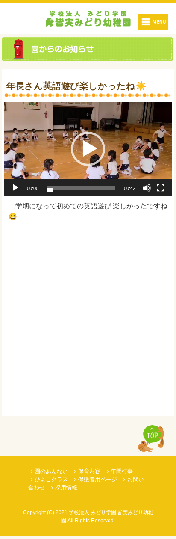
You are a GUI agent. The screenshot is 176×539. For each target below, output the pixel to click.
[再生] (15, 188)
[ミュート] (147, 188)
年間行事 (122, 471)
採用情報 (66, 487)
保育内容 (89, 471)
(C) (50, 512)
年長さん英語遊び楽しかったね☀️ (76, 86)
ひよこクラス (51, 479)
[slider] (81, 188)
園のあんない (51, 471)
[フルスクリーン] (160, 188)
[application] (88, 149)
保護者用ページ (97, 479)
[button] (88, 149)
